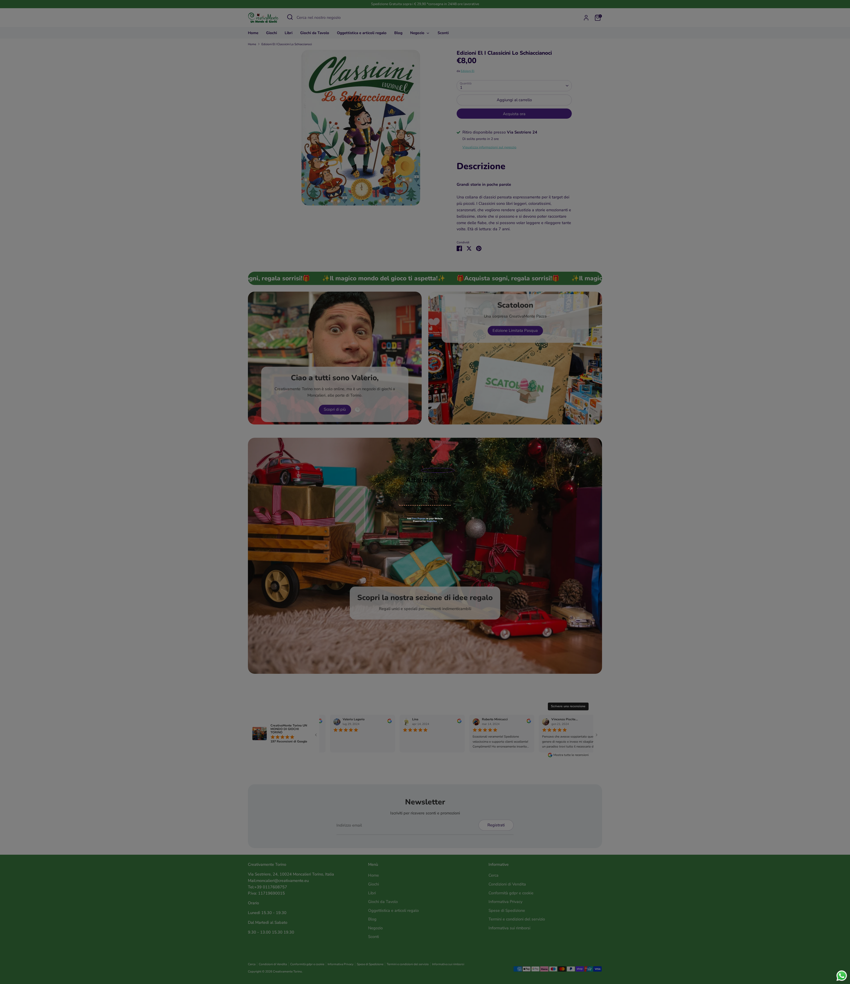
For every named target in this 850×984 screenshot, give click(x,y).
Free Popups (419, 518)
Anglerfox (432, 521)
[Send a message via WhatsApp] (842, 976)
